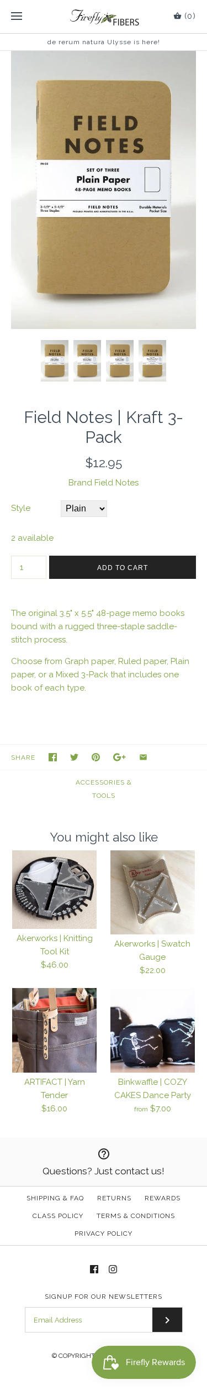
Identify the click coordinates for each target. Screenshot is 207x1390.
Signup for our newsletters (103, 1296)
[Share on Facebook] (53, 757)
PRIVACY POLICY (103, 1233)
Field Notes (116, 483)
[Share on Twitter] (74, 757)
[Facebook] (94, 1269)
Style (20, 508)
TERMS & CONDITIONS (136, 1216)
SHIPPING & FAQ (55, 1198)
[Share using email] (143, 757)
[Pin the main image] (96, 757)
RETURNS (114, 1198)
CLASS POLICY (58, 1216)
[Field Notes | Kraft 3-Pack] (103, 57)
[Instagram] (113, 1269)
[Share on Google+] (119, 757)
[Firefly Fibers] (103, 17)
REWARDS (163, 1198)
